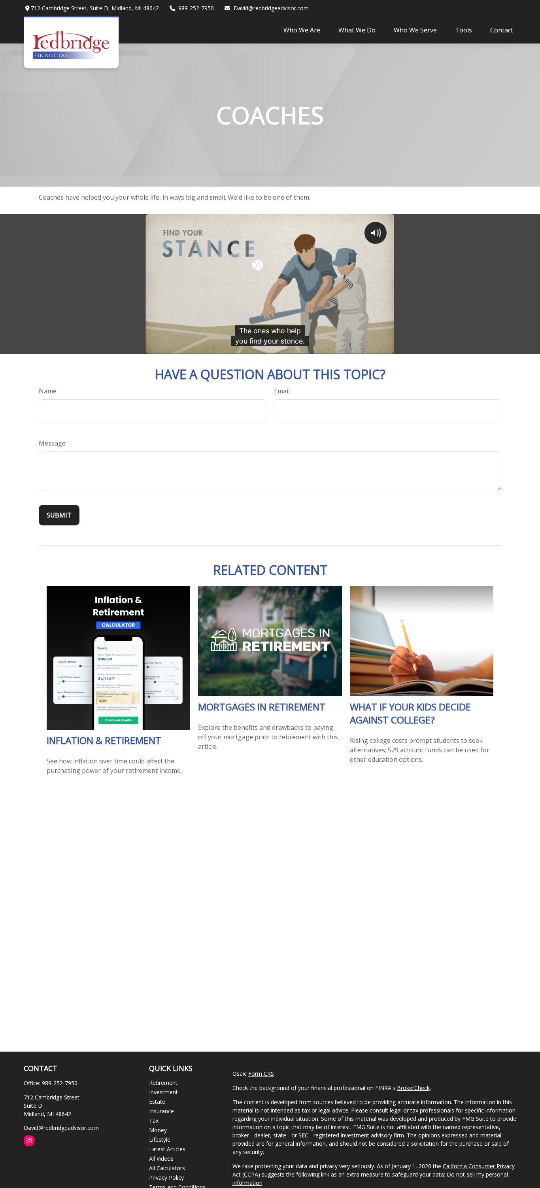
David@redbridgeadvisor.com (271, 8)
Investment (163, 1092)
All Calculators (167, 1168)
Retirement (163, 1082)
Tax (154, 1120)
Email (282, 391)
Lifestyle (159, 1139)
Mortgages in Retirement (261, 706)
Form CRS (261, 1073)
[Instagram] (29, 1140)
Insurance (161, 1111)
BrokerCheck (413, 1088)
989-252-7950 (196, 8)
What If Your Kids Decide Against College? (410, 713)
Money (158, 1130)
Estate (157, 1101)
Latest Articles (167, 1149)
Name (48, 391)
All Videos (161, 1158)
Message (52, 443)
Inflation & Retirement (104, 740)
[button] (301, 30)
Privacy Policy (166, 1177)
